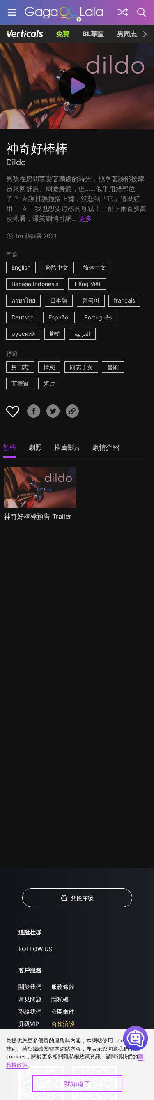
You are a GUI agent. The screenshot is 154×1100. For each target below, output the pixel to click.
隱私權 (60, 999)
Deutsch (22, 317)
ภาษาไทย (23, 300)
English (20, 267)
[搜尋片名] (142, 12)
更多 (85, 218)
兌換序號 (82, 897)
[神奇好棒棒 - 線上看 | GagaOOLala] (64, 12)
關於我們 (29, 986)
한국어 (90, 300)
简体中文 (94, 267)
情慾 (49, 366)
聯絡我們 (29, 1011)
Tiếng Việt (87, 283)
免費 (62, 34)
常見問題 (29, 999)
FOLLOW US (35, 948)
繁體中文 (56, 267)
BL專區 (93, 34)
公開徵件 (62, 1011)
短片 (49, 383)
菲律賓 (20, 383)
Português (98, 317)
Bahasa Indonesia (35, 283)
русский (23, 333)
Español (58, 317)
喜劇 (113, 366)
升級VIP (28, 1023)
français (124, 300)
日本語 (58, 300)
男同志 (127, 34)
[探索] (122, 12)
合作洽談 (62, 1023)
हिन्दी (55, 333)
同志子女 (81, 366)
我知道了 (77, 1083)
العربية (82, 333)
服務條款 (62, 986)
